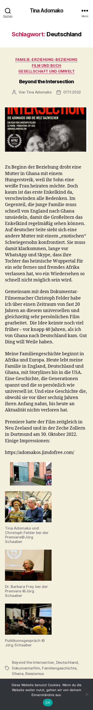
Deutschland (67, 662)
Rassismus (34, 673)
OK (47, 703)
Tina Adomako (46, 10)
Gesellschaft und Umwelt (46, 71)
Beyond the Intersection (46, 82)
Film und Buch (46, 65)
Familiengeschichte (59, 668)
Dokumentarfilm (26, 668)
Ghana (18, 673)
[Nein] (86, 694)
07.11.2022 (72, 92)
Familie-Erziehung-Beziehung (46, 59)
